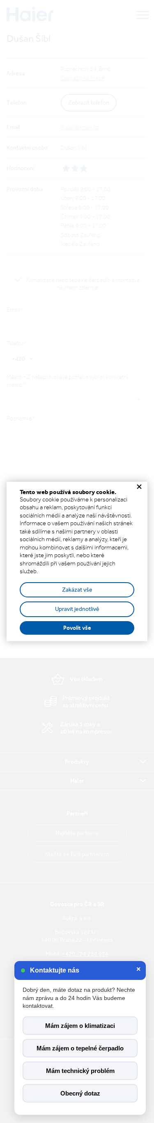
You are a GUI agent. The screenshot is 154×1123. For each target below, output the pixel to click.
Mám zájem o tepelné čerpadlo (80, 1048)
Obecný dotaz (80, 1093)
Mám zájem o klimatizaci (80, 1025)
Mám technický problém (80, 1070)
